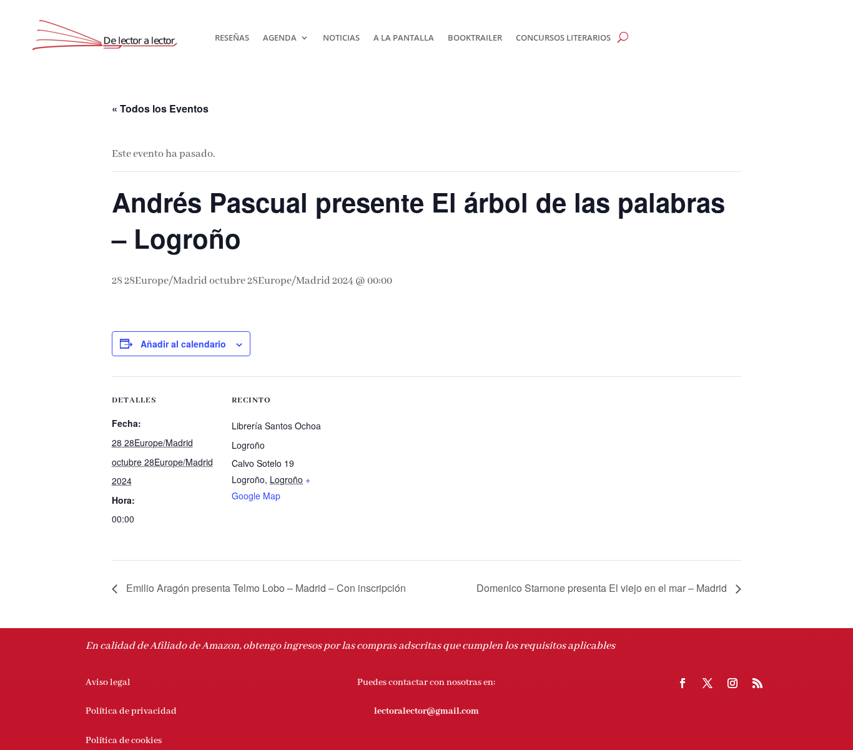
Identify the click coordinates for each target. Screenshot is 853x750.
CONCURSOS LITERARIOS (563, 37)
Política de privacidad (131, 711)
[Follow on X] (707, 683)
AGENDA (280, 37)
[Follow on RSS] (757, 683)
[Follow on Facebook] (683, 683)
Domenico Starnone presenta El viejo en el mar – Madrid (602, 588)
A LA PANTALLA (403, 37)
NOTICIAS (341, 37)
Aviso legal (108, 682)
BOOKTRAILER (475, 37)
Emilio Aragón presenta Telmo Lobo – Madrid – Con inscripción (265, 588)
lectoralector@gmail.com (426, 711)
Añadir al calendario (183, 344)
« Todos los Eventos (160, 108)
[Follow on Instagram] (732, 683)
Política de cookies (124, 740)
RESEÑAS (232, 37)
